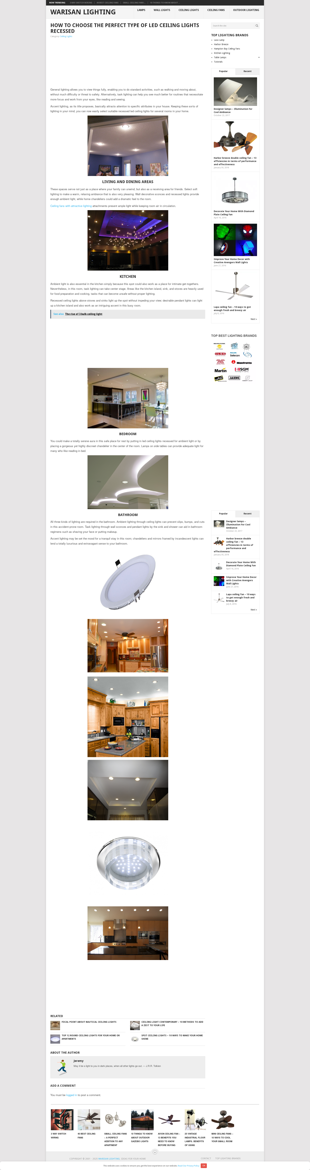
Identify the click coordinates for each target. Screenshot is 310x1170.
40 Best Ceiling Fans (108, 3)
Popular (223, 71)
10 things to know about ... (165, 3)
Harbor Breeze (221, 44)
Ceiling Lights (189, 10)
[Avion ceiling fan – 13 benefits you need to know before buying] (169, 1119)
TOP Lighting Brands (228, 1158)
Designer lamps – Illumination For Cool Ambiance (238, 524)
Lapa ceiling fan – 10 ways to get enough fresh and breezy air (240, 597)
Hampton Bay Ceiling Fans (227, 48)
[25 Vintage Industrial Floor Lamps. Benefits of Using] (196, 1119)
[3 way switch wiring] (62, 1119)
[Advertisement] (127, 62)
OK (203, 1165)
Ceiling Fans (216, 10)
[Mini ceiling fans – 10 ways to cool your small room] (223, 1119)
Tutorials (218, 61)
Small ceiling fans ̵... (134, 3)
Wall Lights (162, 10)
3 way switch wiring (81, 3)
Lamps (141, 10)
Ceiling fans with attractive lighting (71, 206)
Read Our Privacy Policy (188, 1165)
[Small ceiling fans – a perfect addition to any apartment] (115, 1119)
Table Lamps (220, 57)
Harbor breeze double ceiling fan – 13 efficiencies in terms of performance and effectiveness (235, 161)
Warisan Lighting (83, 12)
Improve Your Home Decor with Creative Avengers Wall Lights (241, 580)
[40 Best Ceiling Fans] (89, 1119)
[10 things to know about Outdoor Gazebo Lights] (142, 1119)
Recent (248, 71)
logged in (71, 1095)
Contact (206, 1158)
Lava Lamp (219, 40)
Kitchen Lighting (222, 53)
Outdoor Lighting (246, 10)
